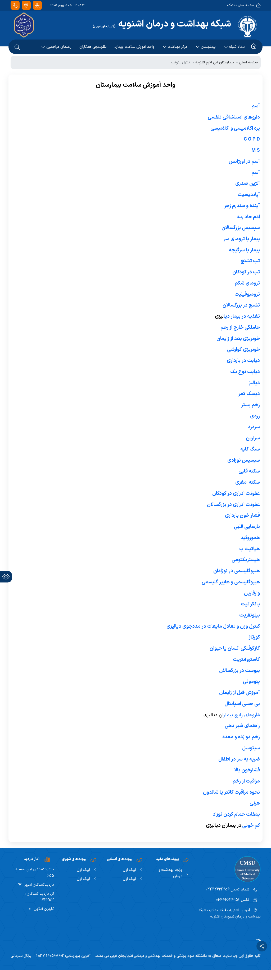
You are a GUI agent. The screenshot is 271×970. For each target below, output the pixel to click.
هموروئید (250, 537)
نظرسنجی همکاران (93, 47)
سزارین (253, 438)
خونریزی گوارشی (243, 349)
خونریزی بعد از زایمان (238, 338)
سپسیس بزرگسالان (241, 227)
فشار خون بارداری (242, 515)
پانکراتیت (250, 604)
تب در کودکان (246, 272)
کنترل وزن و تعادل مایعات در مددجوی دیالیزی (213, 626)
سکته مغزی (247, 482)
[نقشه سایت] (37, 5)
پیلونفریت (249, 615)
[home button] (254, 47)
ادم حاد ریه (248, 217)
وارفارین (252, 593)
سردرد (254, 427)
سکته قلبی (249, 471)
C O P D (252, 139)
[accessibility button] (6, 576)
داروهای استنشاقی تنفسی (234, 117)
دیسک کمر (249, 393)
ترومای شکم (247, 283)
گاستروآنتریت (246, 659)
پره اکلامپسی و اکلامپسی (235, 128)
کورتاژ (254, 637)
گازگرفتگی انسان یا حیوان (235, 648)
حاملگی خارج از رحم (240, 327)
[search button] (17, 47)
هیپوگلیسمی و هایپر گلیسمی (231, 582)
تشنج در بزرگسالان (241, 305)
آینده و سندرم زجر (242, 205)
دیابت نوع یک (245, 371)
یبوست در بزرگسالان (239, 670)
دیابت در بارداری (243, 360)
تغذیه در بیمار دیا (242, 316)
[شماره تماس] (15, 5)
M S (255, 150)
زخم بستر (250, 405)
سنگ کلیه (250, 449)
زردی (255, 416)
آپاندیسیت (249, 194)
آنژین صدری (247, 183)
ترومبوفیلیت (247, 294)
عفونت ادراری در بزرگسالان (233, 504)
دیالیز (254, 383)
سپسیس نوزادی (243, 460)
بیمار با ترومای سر (242, 239)
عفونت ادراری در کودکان (236, 493)
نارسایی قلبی (247, 526)
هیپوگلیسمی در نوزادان (236, 571)
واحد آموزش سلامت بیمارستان (134, 47)
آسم (255, 106)
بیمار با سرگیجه (244, 250)
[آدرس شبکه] (26, 5)
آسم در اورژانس (244, 161)
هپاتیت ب (249, 549)
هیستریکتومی (246, 559)
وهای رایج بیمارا (241, 715)
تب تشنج (250, 261)
